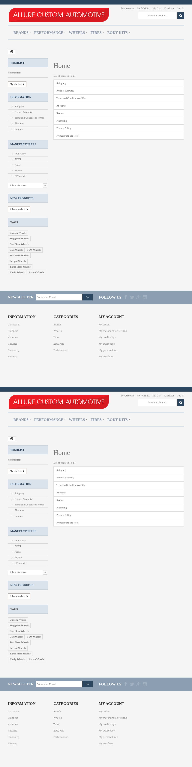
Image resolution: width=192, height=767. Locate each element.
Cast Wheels (16, 249)
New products (21, 198)
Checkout (169, 8)
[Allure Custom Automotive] (59, 14)
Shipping (19, 106)
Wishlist (17, 62)
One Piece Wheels (19, 244)
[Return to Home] (11, 52)
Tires (96, 32)
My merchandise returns (113, 331)
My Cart (156, 8)
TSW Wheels (34, 249)
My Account (127, 8)
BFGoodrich (20, 176)
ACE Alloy (20, 153)
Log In (180, 8)
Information (20, 97)
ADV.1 (17, 159)
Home (61, 65)
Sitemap (12, 356)
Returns (18, 129)
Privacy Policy (63, 128)
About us (19, 123)
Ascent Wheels (36, 272)
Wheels (77, 32)
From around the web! (67, 135)
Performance (48, 32)
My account (111, 317)
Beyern (18, 170)
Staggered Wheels (19, 238)
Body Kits (117, 32)
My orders (104, 324)
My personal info (108, 350)
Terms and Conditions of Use (29, 117)
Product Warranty (23, 112)
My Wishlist (143, 8)
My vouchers (106, 356)
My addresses (107, 343)
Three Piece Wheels (20, 266)
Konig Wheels (17, 272)
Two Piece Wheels (19, 255)
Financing (61, 120)
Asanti (17, 164)
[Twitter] (132, 297)
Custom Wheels (18, 232)
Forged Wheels (18, 261)
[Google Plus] (138, 297)
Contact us (14, 324)
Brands (21, 32)
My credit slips (107, 337)
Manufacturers (23, 144)
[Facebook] (125, 297)
